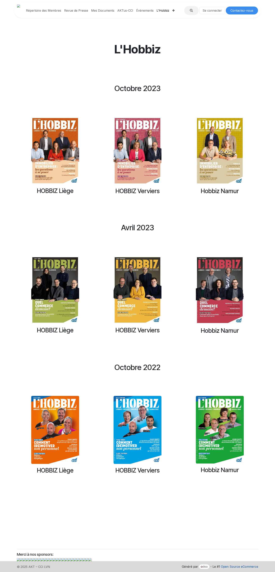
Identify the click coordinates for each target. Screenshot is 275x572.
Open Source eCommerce (239, 566)
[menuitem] (44, 10)
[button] (191, 10)
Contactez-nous (241, 10)
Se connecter (212, 10)
